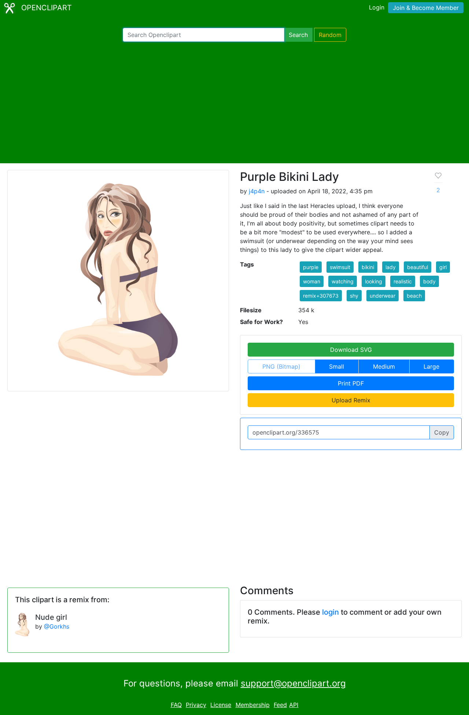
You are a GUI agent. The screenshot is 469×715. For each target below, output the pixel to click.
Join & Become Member (426, 7)
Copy (441, 432)
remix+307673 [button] (321, 296)
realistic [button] (403, 281)
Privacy (196, 704)
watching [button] (343, 281)
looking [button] (373, 281)
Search (298, 34)
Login (376, 7)
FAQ (176, 704)
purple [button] (310, 267)
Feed (280, 704)
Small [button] (336, 366)
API (293, 704)
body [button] (429, 281)
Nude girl (51, 617)
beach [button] (414, 296)
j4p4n (257, 191)
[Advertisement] (234, 102)
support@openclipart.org (293, 683)
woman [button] (311, 281)
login (330, 612)
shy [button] (354, 296)
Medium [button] (384, 366)
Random (330, 34)
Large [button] (431, 366)
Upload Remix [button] (351, 400)
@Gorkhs (56, 626)
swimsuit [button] (340, 267)
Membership (253, 704)
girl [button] (443, 267)
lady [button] (390, 267)
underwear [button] (382, 296)
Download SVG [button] (351, 349)
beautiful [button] (417, 267)
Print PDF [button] (351, 383)
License (220, 704)
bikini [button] (368, 267)
